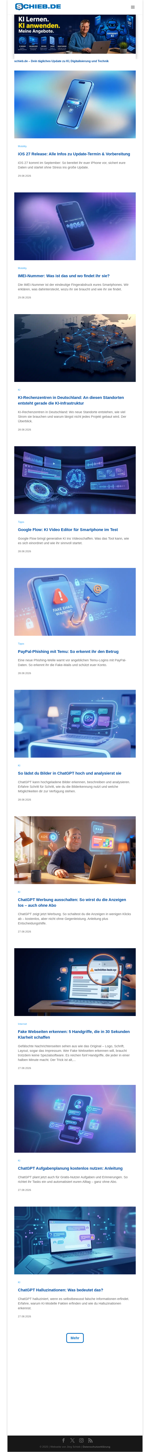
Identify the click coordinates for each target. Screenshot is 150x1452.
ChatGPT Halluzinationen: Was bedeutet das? (60, 1290)
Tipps (21, 521)
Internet (22, 1023)
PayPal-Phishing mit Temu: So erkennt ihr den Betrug (68, 651)
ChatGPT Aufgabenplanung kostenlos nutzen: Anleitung (70, 1168)
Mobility (22, 146)
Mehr (75, 1338)
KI (19, 389)
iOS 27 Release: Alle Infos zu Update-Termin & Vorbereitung (74, 154)
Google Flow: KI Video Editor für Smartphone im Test (68, 529)
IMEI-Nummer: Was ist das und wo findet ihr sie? (64, 276)
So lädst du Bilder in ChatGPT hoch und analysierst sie (69, 773)
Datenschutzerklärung (96, 1446)
